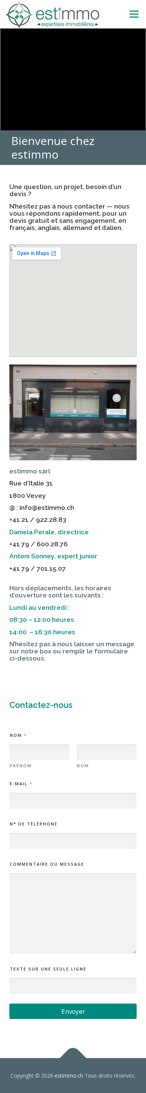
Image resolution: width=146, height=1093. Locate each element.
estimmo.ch (69, 1075)
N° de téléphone (34, 824)
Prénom (21, 765)
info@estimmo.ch (46, 507)
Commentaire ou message (47, 864)
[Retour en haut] (73, 1058)
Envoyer (73, 1011)
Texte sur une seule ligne (48, 969)
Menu (133, 14)
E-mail (21, 783)
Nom (83, 765)
